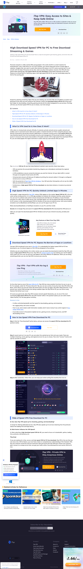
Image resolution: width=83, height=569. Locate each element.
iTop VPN (35, 246)
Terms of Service (54, 567)
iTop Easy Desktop (37, 556)
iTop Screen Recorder (38, 548)
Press (54, 548)
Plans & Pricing (37, 557)
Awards (55, 550)
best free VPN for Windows (33, 181)
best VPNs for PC (34, 284)
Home (4, 39)
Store (71, 2)
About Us (55, 544)
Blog (8, 39)
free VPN (31, 194)
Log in (77, 2)
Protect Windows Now (10, 474)
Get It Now (73, 564)
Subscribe (50, 528)
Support (67, 544)
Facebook (55, 552)
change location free (47, 252)
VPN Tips (5, 491)
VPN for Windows (15, 39)
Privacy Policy (14, 565)
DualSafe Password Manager (40, 554)
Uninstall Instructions (70, 546)
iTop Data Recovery (38, 550)
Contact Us (56, 546)
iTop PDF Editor (37, 552)
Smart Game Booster (38, 546)
